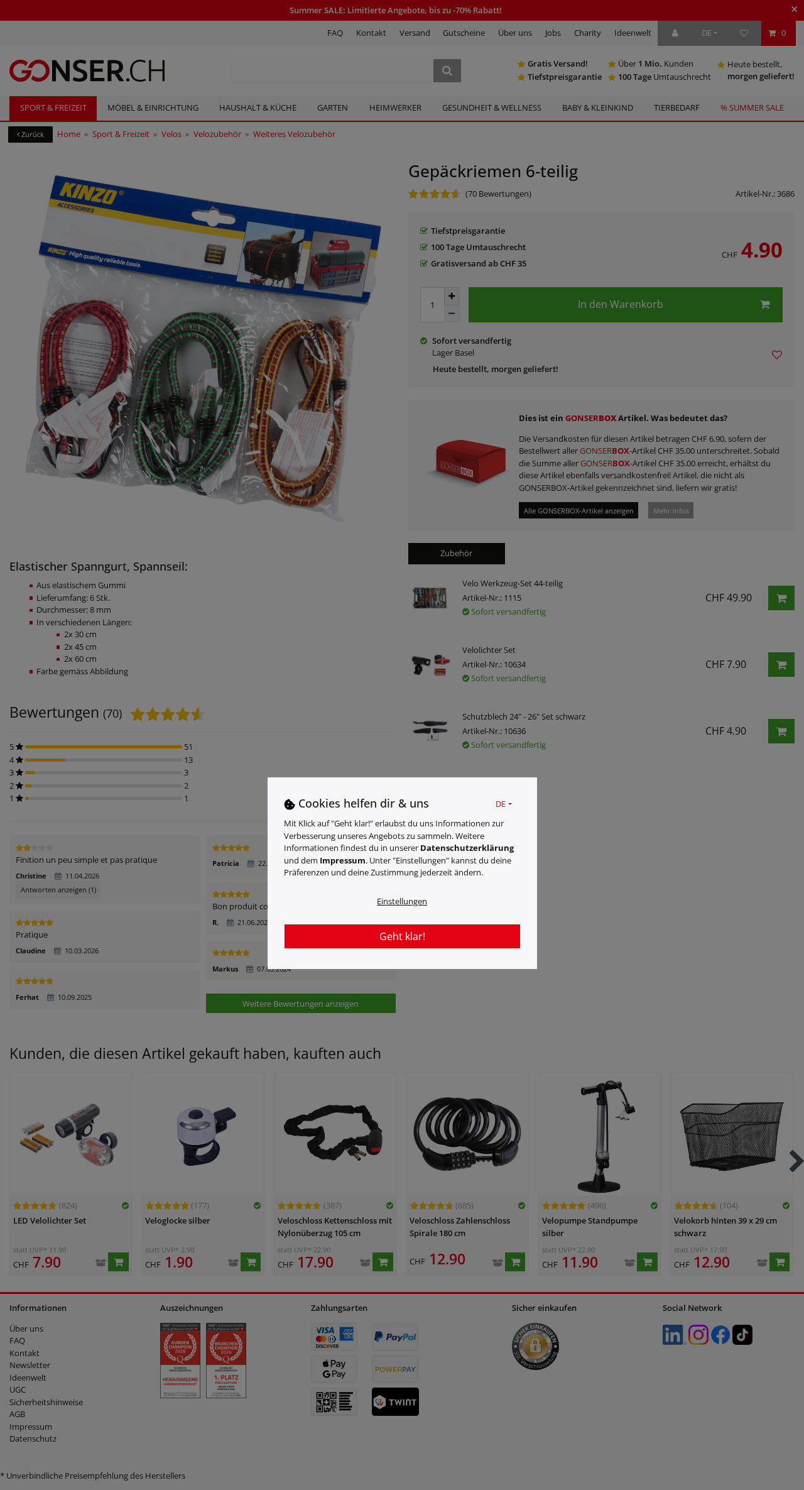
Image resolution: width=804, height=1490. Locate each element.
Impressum (343, 859)
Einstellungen (402, 900)
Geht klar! (402, 936)
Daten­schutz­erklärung (467, 847)
